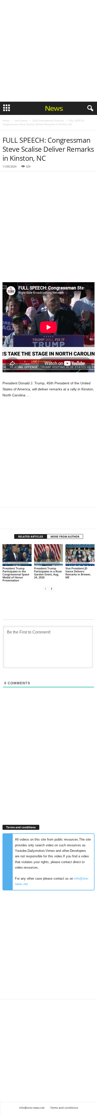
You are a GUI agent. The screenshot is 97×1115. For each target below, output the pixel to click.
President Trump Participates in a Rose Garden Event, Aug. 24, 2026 (48, 572)
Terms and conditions (64, 1107)
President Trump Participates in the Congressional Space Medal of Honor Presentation (15, 574)
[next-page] (51, 588)
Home (5, 120)
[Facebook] (7, 521)
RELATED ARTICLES (30, 536)
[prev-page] (45, 588)
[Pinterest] (30, 521)
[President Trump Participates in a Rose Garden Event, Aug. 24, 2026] (48, 555)
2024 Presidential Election (48, 120)
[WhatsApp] (42, 521)
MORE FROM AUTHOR (64, 536)
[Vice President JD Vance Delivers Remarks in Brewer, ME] (80, 555)
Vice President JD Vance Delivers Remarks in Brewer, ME (78, 572)
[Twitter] (19, 521)
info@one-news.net (32, 1107)
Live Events (21, 120)
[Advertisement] (48, 51)
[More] (53, 521)
